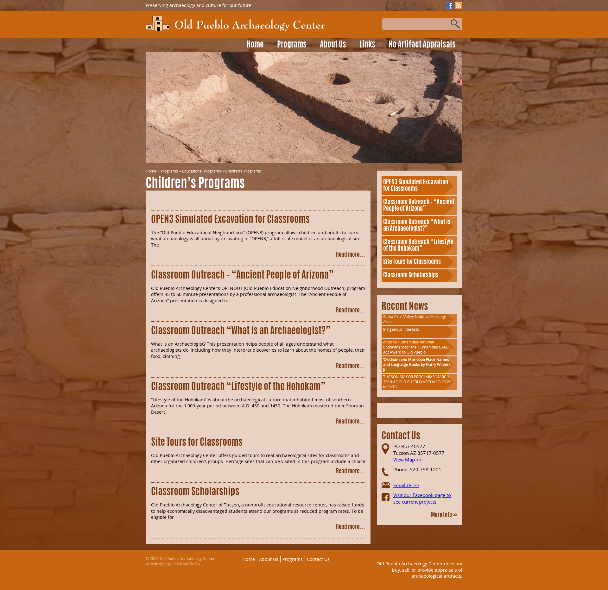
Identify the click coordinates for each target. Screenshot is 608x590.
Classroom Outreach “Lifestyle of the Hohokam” (238, 387)
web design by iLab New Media (173, 564)
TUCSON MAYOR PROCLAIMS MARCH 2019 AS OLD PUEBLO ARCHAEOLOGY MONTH (416, 382)
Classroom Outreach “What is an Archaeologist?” (241, 331)
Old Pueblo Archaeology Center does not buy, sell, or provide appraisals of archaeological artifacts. (419, 570)
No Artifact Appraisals (422, 45)
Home (255, 45)
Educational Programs (201, 171)
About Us (333, 45)
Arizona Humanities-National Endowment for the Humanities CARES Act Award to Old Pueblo (417, 347)
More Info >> (444, 515)
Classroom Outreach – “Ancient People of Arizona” (242, 275)
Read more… (350, 255)
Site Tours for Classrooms (197, 443)
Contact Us (318, 559)
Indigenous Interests (401, 329)
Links (367, 45)
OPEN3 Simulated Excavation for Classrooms (230, 220)
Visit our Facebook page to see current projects (422, 498)
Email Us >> (406, 485)
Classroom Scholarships (195, 492)
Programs (292, 45)
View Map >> (407, 459)
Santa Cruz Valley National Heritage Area (414, 319)
